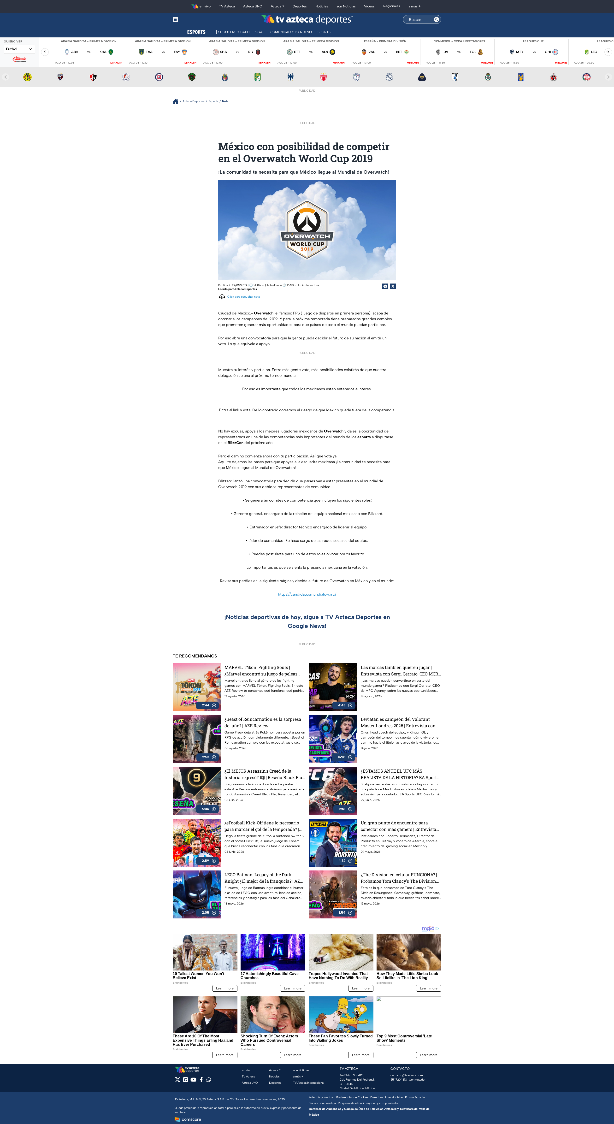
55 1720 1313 (398, 1079)
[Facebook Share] (385, 286)
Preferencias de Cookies (352, 1097)
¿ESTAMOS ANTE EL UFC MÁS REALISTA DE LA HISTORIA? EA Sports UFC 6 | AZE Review (400, 774)
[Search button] (436, 19)
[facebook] (201, 1081)
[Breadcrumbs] (178, 101)
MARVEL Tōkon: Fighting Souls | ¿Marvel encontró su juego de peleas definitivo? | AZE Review (260, 670)
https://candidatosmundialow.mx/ (307, 594)
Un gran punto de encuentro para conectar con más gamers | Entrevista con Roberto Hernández (398, 826)
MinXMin (116, 62)
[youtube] (193, 1081)
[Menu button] (192, 19)
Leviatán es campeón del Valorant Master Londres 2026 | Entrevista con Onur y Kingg (398, 722)
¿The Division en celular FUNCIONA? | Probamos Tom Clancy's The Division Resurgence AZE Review (399, 878)
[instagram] (186, 1081)
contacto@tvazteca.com (406, 1075)
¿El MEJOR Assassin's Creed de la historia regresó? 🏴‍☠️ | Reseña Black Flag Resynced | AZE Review (264, 774)
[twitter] (178, 1081)
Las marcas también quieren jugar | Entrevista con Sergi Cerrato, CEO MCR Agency (399, 670)
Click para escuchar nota (243, 296)
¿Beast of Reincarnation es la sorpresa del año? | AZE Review (262, 722)
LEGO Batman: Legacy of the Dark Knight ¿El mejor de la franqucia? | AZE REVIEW (263, 878)
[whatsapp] (208, 1080)
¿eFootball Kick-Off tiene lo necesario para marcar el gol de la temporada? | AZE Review (261, 826)
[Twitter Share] (393, 286)
